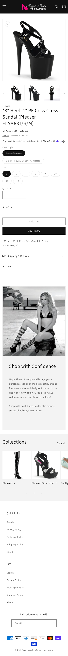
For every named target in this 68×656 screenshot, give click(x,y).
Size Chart (7, 207)
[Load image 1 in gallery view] (16, 93)
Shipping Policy (15, 544)
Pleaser (7, 483)
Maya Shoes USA (29, 650)
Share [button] (9, 266)
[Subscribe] (52, 623)
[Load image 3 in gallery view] (52, 93)
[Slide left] (3, 93)
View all (61, 442)
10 (57, 174)
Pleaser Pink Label (43, 483)
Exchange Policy (15, 536)
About (10, 551)
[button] (4, 6)
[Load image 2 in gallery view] (34, 93)
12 (20, 181)
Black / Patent (15, 154)
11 (9, 181)
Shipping (5, 135)
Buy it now (34, 230)
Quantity (6, 188)
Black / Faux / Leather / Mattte (25, 161)
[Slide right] (64, 93)
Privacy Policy (14, 529)
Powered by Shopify (44, 650)
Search (10, 522)
